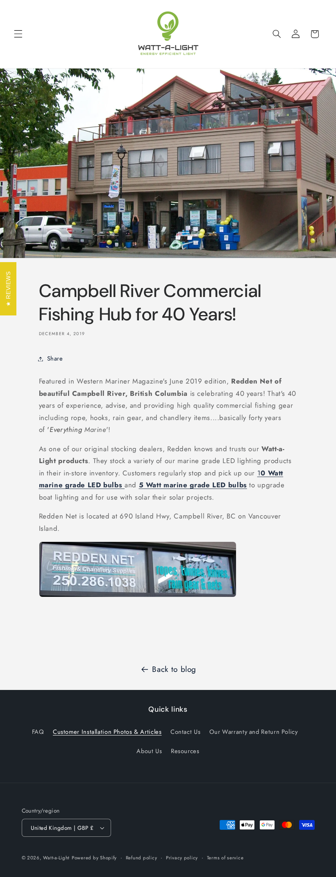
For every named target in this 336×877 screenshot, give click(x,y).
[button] (18, 34)
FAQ (38, 731)
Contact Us (185, 731)
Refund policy (141, 857)
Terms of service (225, 857)
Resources (185, 751)
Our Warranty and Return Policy (253, 731)
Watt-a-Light (56, 857)
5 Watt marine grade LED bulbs (193, 485)
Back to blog (174, 669)
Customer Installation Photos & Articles (107, 731)
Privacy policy (182, 857)
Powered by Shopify (94, 857)
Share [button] (55, 358)
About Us (149, 751)
